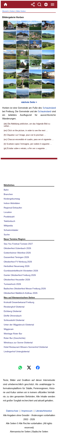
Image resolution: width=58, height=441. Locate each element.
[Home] (5, 4)
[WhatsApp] (20, 367)
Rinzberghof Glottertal (14, 307)
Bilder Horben (21, 11)
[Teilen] (33, 4)
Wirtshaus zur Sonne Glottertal (18, 342)
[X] (29, 367)
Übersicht (5, 11)
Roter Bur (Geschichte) (14, 338)
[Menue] (52, 4)
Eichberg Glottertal (12, 311)
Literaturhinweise (44, 411)
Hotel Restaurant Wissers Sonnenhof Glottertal (26, 347)
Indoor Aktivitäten (12, 203)
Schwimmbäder (11, 230)
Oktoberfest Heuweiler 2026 (17, 279)
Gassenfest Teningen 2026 (16, 257)
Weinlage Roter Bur (13, 333)
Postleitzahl (9, 216)
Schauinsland (49, 108)
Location (8, 212)
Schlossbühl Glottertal (14, 320)
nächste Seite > (29, 102)
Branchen (8, 194)
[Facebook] (38, 367)
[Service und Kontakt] (46, 4)
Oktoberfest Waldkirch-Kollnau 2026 (20, 293)
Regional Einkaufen (13, 207)
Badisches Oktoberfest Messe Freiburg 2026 (25, 288)
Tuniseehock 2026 (12, 284)
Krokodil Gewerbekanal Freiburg (19, 302)
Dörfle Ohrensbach (13, 315)
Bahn (6, 190)
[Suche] (39, 4)
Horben (12, 11)
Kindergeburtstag (12, 199)
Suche (7, 234)
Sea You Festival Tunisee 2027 (18, 244)
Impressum (27, 411)
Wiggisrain (9, 329)
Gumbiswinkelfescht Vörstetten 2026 (21, 270)
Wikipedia (8, 225)
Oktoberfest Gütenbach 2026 (17, 248)
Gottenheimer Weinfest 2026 (17, 253)
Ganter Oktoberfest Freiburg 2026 (20, 275)
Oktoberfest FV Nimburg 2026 (18, 261)
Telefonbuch (9, 221)
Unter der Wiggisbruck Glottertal (19, 324)
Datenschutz (12, 411)
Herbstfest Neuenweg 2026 (16, 266)
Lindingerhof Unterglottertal (16, 351)
